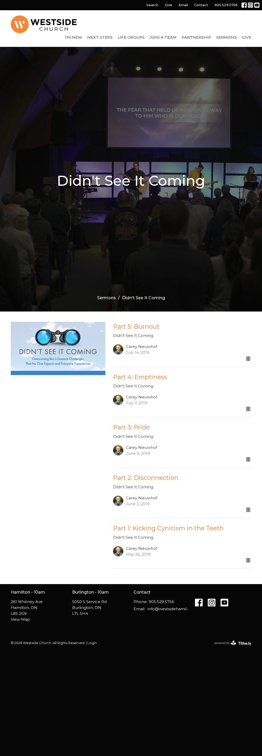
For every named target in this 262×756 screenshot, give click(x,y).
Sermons (226, 37)
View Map (20, 619)
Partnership (196, 37)
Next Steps (100, 37)
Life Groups (131, 37)
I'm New (73, 37)
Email (183, 5)
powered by (230, 647)
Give (168, 5)
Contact (201, 5)
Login (92, 643)
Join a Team (163, 37)
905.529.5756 (226, 5)
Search (152, 5)
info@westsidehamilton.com (169, 608)
